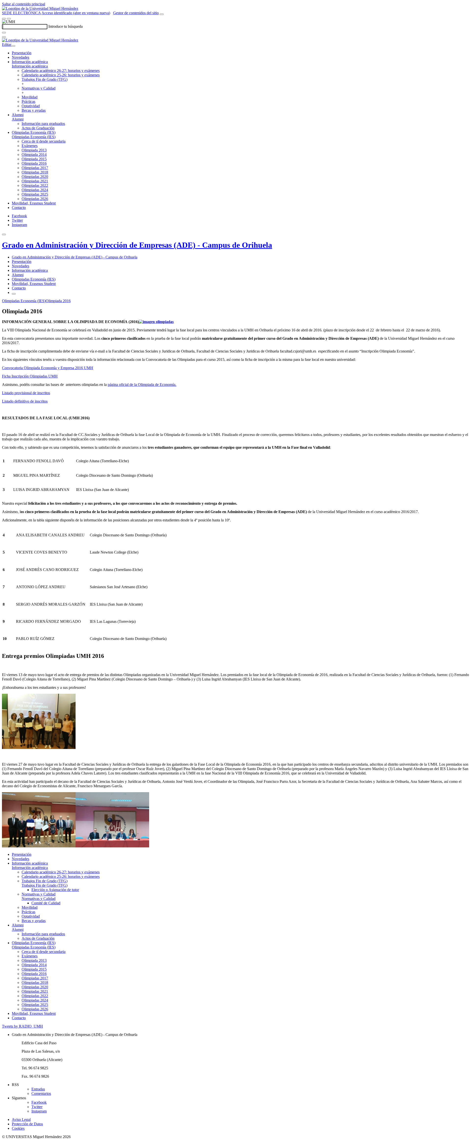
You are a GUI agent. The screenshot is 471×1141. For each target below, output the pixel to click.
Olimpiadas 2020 (35, 177)
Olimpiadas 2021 (35, 181)
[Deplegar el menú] (14, 294)
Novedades (20, 57)
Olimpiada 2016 (34, 163)
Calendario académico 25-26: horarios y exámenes (61, 75)
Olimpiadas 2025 (35, 194)
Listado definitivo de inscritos (25, 401)
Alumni (18, 115)
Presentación (21, 53)
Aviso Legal (21, 1119)
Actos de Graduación (38, 128)
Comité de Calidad (45, 903)
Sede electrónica (21, 13)
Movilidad (30, 97)
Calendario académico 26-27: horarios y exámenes (61, 70)
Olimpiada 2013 (34, 150)
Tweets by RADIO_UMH (22, 1026)
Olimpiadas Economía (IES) (33, 132)
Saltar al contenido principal (23, 4)
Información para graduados (43, 124)
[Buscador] (162, 14)
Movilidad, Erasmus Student (34, 203)
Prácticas (28, 101)
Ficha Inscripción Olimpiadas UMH (30, 376)
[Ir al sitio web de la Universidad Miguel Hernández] (40, 8)
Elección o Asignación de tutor (55, 890)
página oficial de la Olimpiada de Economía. (142, 384)
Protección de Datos (27, 1124)
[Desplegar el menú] (9, 18)
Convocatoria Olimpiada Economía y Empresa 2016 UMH (47, 368)
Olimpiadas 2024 (35, 190)
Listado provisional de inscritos (26, 393)
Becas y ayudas (34, 110)
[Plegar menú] (13, 46)
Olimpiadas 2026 (35, 199)
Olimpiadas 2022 (35, 185)
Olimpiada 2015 (34, 159)
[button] (30, 66)
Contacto (19, 207)
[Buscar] (4, 32)
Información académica (30, 62)
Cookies (18, 1128)
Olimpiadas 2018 (35, 172)
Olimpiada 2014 (34, 154)
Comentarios (41, 1093)
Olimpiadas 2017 (35, 168)
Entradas (38, 1089)
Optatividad (31, 106)
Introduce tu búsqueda (65, 26)
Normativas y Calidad (38, 88)
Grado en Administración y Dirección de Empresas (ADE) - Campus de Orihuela (137, 245)
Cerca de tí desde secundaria (43, 141)
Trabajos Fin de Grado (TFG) (44, 79)
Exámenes (30, 146)
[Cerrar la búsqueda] (4, 37)
